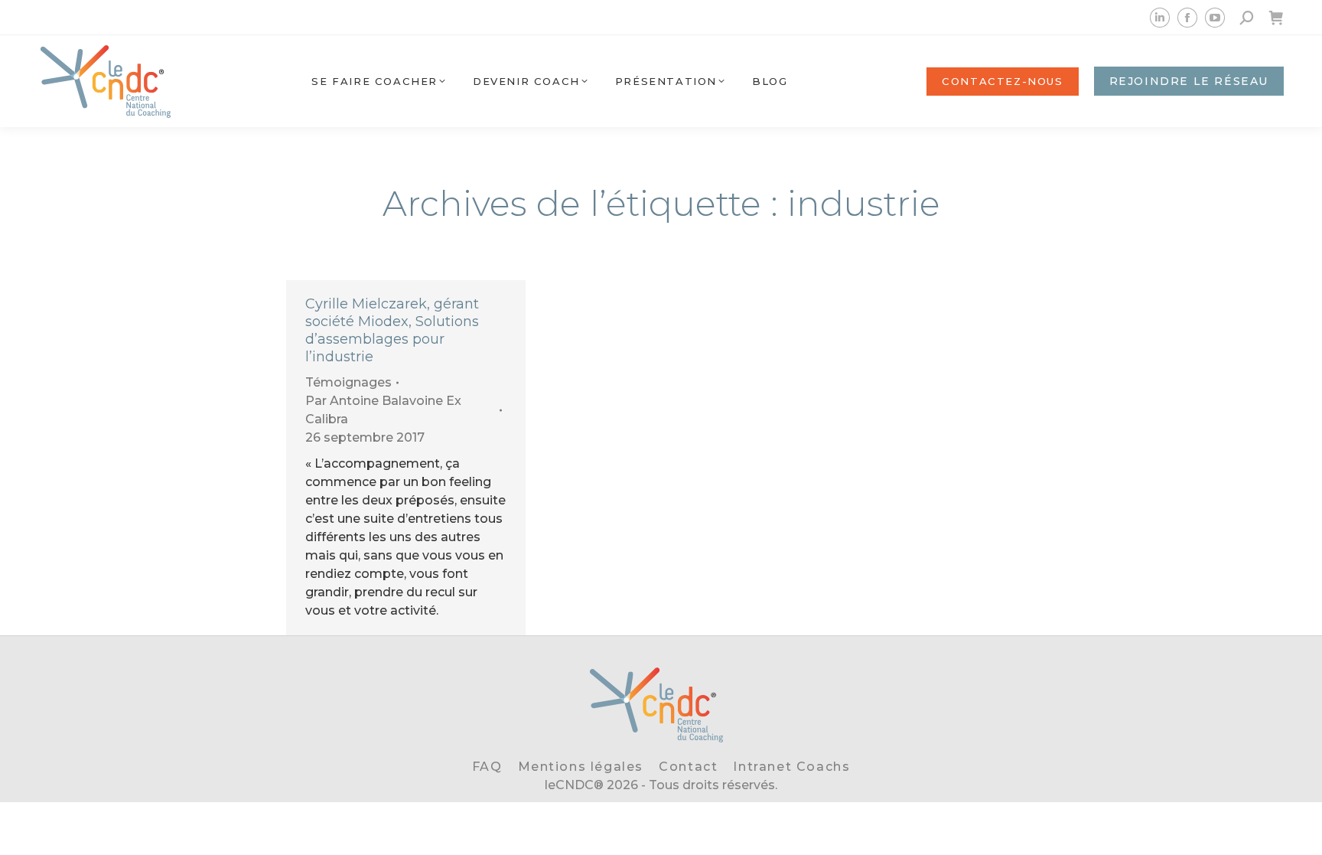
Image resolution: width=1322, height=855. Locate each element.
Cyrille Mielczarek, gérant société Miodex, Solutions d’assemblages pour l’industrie (392, 330)
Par (383, 409)
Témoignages (348, 382)
